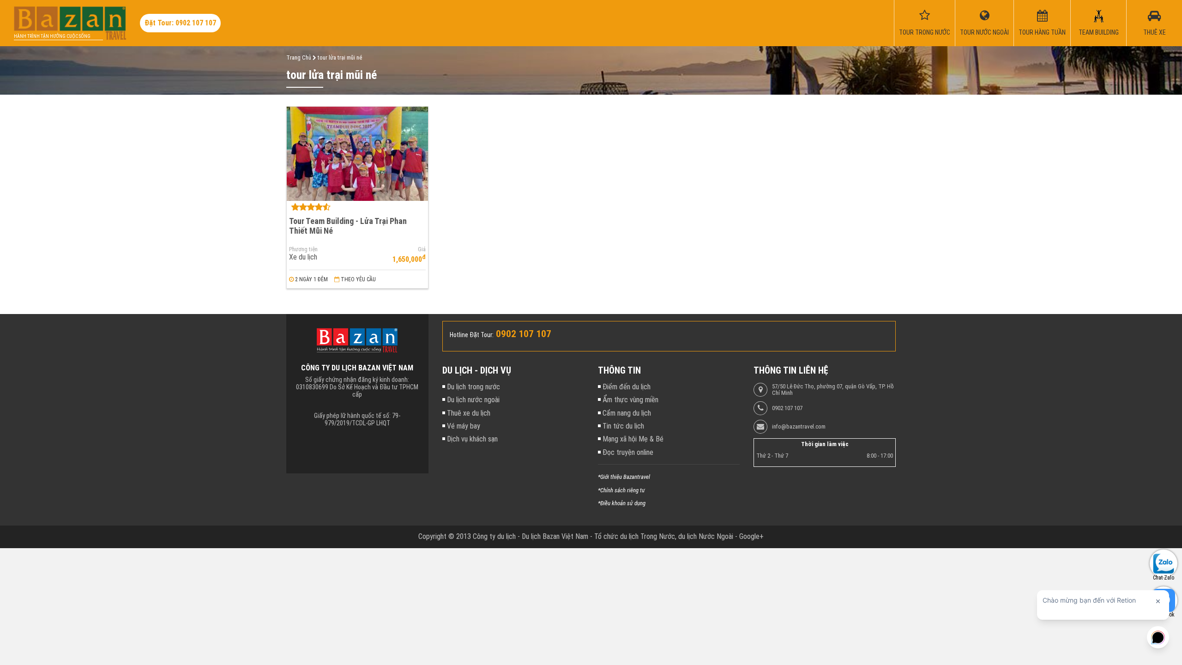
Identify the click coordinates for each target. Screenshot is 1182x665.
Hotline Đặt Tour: (472, 335)
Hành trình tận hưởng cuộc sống (52, 36)
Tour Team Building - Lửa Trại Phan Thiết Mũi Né (348, 226)
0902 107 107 (787, 408)
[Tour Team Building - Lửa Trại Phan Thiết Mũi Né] (357, 154)
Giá (422, 249)
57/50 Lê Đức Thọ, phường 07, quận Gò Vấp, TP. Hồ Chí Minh (833, 389)
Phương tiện (303, 249)
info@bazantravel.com (799, 426)
